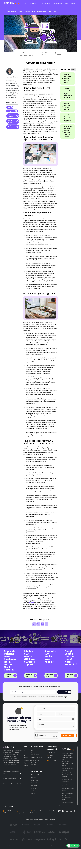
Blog (66, 3)
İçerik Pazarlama (11, 127)
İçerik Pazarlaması (36, 757)
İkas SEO (33, 793)
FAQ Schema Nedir (67, 802)
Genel (27, 12)
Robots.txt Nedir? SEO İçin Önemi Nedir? (67, 797)
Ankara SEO (34, 780)
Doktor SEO (34, 783)
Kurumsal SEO (35, 785)
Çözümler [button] (33, 3)
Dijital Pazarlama (39, 12)
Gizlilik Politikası (53, 846)
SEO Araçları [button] (44, 3)
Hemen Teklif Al (68, 735)
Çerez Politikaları (66, 846)
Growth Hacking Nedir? (26, 55)
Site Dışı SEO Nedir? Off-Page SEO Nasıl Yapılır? (29, 658)
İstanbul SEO (34, 788)
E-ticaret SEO (35, 775)
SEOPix (31, 603)
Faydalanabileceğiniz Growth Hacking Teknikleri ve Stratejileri (68, 131)
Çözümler (26, 753)
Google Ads (11, 111)
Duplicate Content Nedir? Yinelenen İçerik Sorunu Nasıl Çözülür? (10, 660)
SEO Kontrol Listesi (67, 793)
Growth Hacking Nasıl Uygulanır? (67, 118)
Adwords (52, 12)
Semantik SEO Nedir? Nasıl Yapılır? (50, 656)
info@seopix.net (21, 813)
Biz (25, 3)
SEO (9, 107)
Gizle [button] (72, 69)
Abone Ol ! (63, 692)
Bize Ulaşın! (74, 845)
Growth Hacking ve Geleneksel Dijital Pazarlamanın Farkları (68, 93)
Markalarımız (58, 3)
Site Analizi (51, 761)
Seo (20, 12)
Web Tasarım (10, 115)
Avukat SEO (34, 791)
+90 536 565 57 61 (7, 812)
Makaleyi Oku (9, 675)
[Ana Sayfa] (19, 52)
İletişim (73, 3)
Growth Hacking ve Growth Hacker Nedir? (67, 78)
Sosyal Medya (10, 121)
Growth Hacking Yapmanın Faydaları (67, 106)
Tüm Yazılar (11, 12)
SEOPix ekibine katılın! (9, 778)
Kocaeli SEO (34, 777)
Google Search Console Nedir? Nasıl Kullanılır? (70, 658)
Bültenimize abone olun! (10, 784)
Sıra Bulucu (51, 752)
